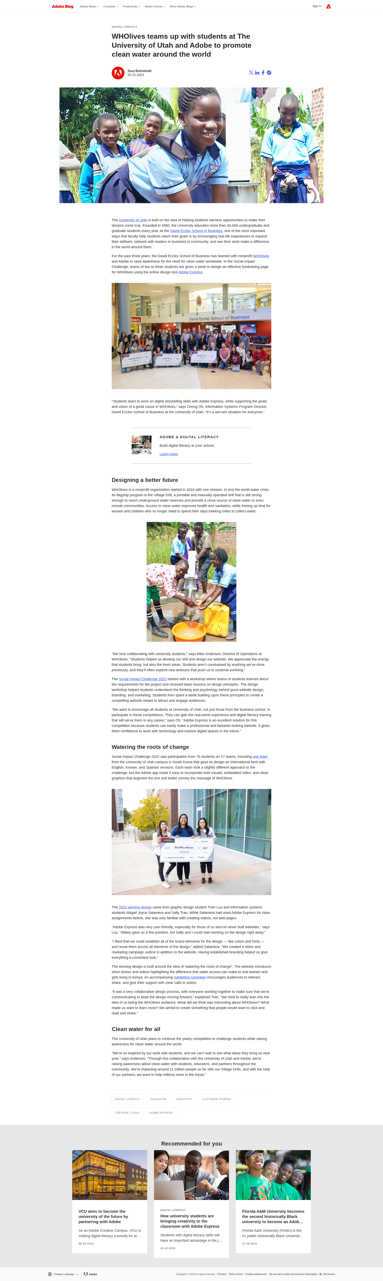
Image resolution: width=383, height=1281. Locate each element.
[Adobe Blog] (64, 6)
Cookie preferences (256, 1274)
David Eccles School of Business (196, 231)
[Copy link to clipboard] (269, 73)
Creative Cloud (127, 1112)
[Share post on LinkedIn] (257, 73)
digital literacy (173, 1210)
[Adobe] (328, 6)
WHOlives (261, 256)
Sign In (317, 6)
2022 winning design (135, 907)
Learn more (169, 454)
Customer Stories (216, 1099)
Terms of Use (236, 1274)
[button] (63, 1274)
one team (260, 757)
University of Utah (133, 220)
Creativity (184, 1099)
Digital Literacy (124, 27)
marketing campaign (190, 977)
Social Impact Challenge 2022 (143, 679)
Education (158, 1099)
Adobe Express (190, 272)
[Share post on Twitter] (251, 73)
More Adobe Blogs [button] (181, 6)
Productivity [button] (130, 6)
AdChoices (329, 1274)
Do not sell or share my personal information (293, 1274)
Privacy (222, 1274)
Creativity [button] (109, 6)
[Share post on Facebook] (263, 73)
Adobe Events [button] (153, 6)
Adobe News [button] (88, 6)
